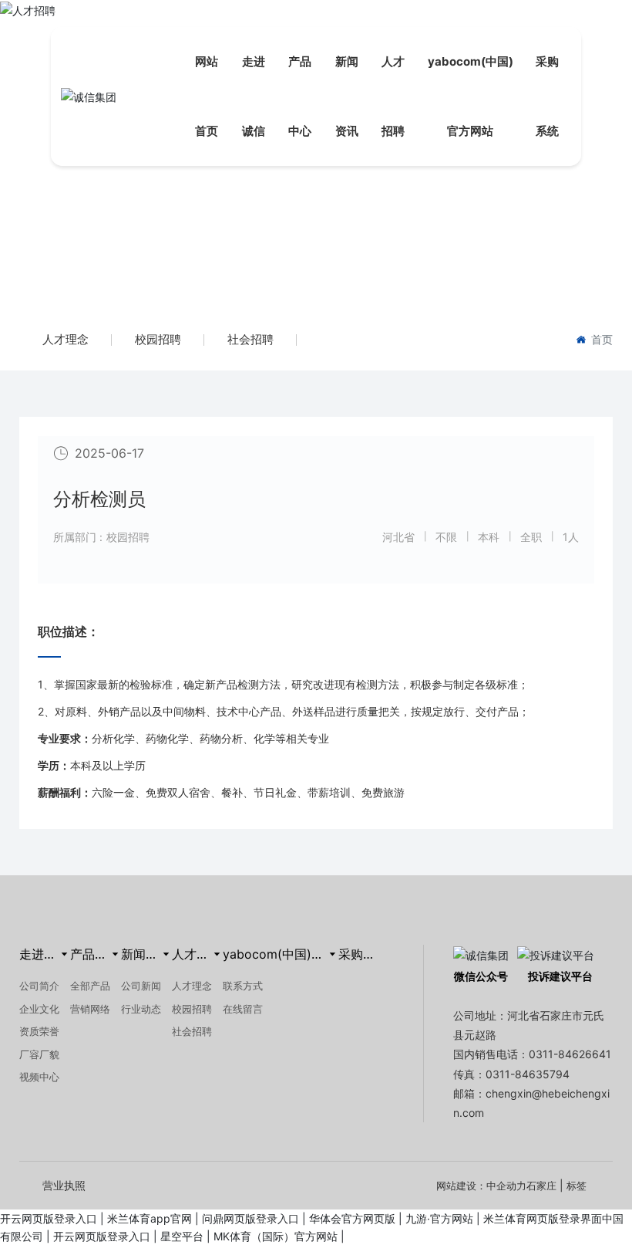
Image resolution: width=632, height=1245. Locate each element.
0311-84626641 (570, 1054)
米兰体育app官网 (149, 1218)
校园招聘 (158, 339)
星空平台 (181, 1236)
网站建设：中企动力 (481, 1185)
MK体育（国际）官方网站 (275, 1236)
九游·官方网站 (439, 1218)
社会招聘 (250, 339)
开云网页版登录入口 (48, 1218)
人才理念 (65, 339)
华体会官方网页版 (352, 1218)
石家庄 (541, 1185)
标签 (576, 1185)
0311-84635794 (528, 1074)
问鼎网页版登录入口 (250, 1218)
